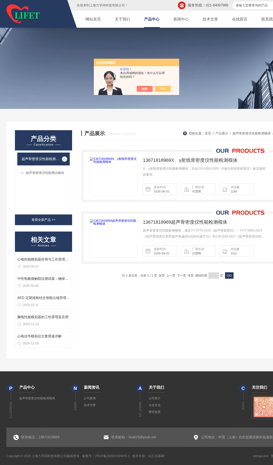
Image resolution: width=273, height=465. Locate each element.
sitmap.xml (260, 456)
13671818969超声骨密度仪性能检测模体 (185, 222)
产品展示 (221, 133)
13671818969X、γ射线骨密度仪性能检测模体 (190, 160)
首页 (208, 133)
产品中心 (152, 19)
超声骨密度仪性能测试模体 (45, 173)
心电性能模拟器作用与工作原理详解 (44, 259)
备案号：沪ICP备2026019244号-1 (106, 456)
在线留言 (239, 19)
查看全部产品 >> (43, 220)
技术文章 (210, 19)
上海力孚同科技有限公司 (107, 5)
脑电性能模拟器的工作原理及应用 (42, 317)
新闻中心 (181, 19)
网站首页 (93, 19)
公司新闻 (90, 398)
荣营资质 (155, 412)
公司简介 (155, 398)
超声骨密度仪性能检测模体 (40, 159)
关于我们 (122, 19)
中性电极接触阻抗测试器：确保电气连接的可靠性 (54, 278)
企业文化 (155, 405)
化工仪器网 (156, 456)
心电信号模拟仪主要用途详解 (39, 336)
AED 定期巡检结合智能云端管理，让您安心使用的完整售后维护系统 (69, 298)
